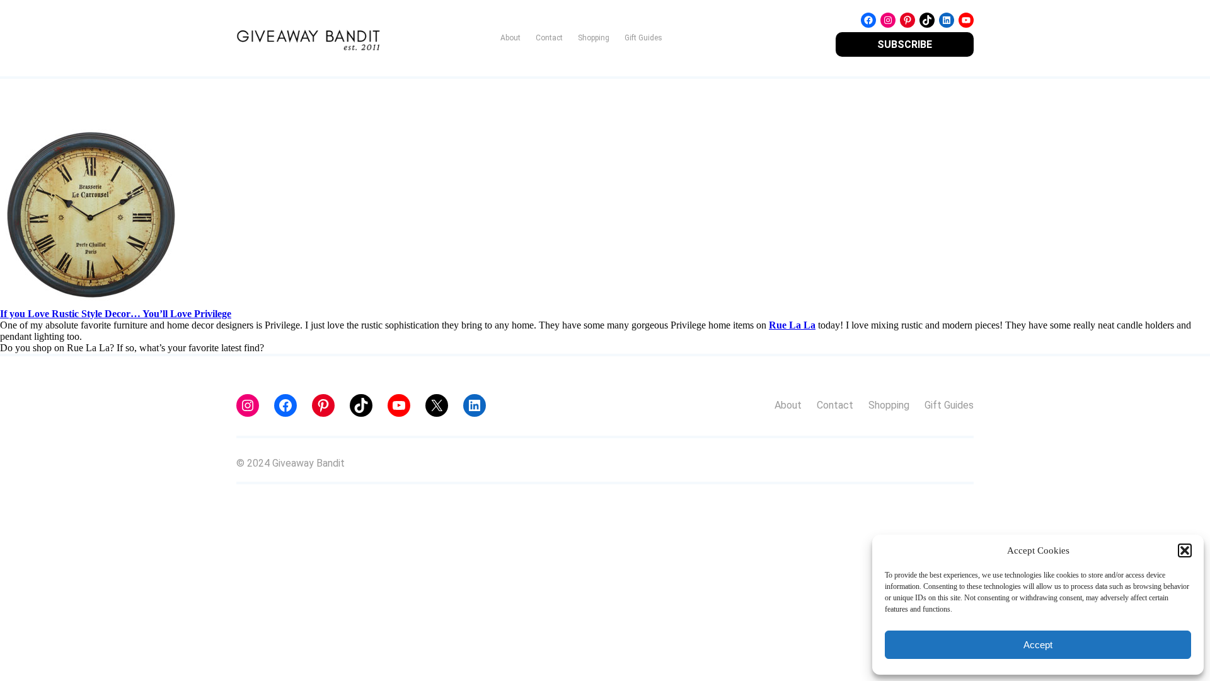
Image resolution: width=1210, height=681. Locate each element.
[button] (1184, 550)
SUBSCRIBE (904, 44)
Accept (1037, 644)
